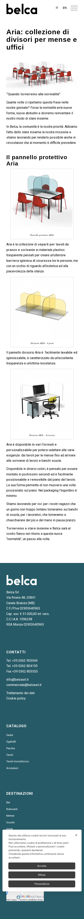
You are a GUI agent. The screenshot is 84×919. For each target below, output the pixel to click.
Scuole (10, 822)
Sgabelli (11, 741)
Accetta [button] (41, 865)
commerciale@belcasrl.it (23, 685)
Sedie (9, 735)
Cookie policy (16, 698)
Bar (8, 802)
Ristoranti (12, 809)
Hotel (9, 828)
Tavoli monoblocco (17, 761)
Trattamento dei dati (20, 693)
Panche (10, 748)
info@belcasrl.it (17, 679)
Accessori (12, 768)
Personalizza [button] (41, 883)
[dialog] (41, 860)
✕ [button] (76, 835)
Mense (10, 815)
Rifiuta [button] (41, 874)
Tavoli (9, 754)
